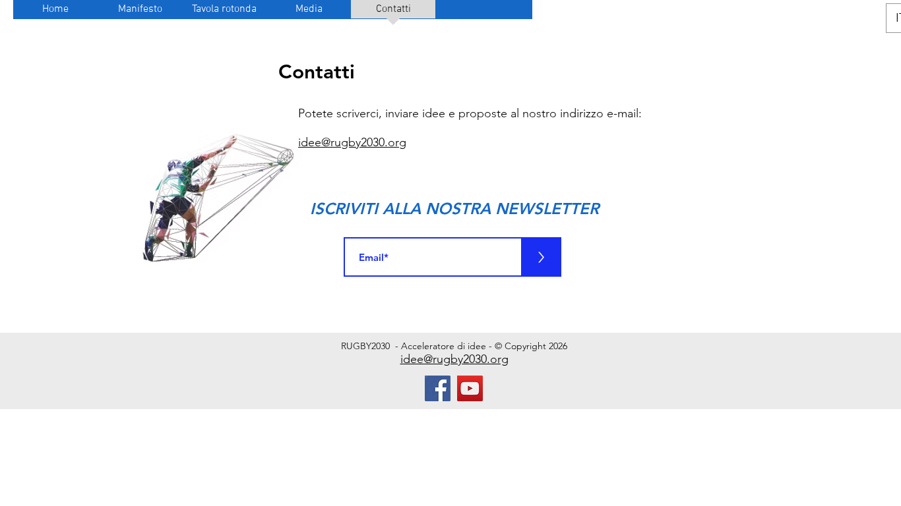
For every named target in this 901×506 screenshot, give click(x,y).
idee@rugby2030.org (352, 142)
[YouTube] (470, 388)
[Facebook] (437, 388)
